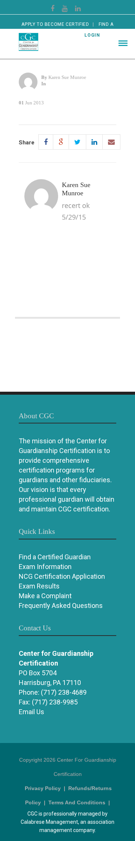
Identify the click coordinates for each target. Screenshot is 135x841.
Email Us (31, 712)
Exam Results (39, 586)
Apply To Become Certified (55, 24)
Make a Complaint (45, 596)
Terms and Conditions (76, 802)
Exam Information (45, 567)
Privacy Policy (43, 788)
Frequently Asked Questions (61, 605)
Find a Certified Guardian (55, 557)
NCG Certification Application (62, 576)
